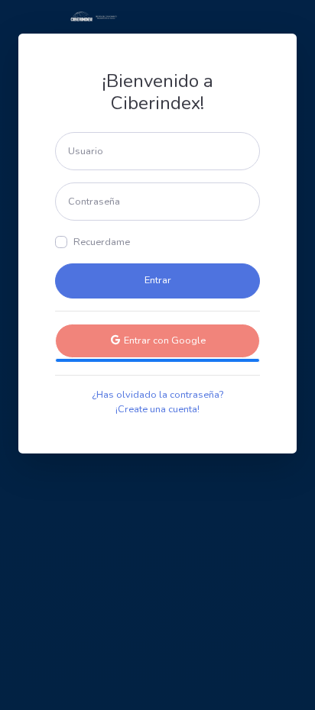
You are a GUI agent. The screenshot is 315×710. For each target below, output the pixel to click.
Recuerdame (101, 242)
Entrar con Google (164, 340)
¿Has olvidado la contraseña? (157, 395)
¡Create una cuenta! (157, 409)
